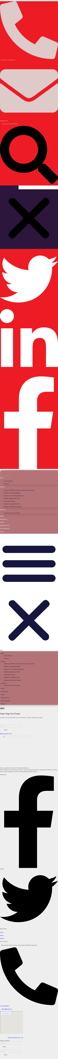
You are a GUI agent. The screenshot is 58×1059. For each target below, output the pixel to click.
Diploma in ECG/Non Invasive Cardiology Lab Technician (19, 490)
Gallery (2, 516)
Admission (3, 509)
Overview (6, 483)
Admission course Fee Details (12, 513)
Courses (2, 487)
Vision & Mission (8, 481)
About (1, 477)
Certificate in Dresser (9, 501)
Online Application (5, 528)
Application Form (4, 525)
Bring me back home (6, 733)
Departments (3, 519)
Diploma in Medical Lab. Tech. (12, 498)
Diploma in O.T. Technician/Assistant (13, 495)
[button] (29, 155)
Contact (2, 531)
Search (16, 188)
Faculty (2, 522)
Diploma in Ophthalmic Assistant (12, 506)
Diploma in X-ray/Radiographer (12, 493)
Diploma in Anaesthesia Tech (12, 504)
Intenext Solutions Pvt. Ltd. (15, 1037)
